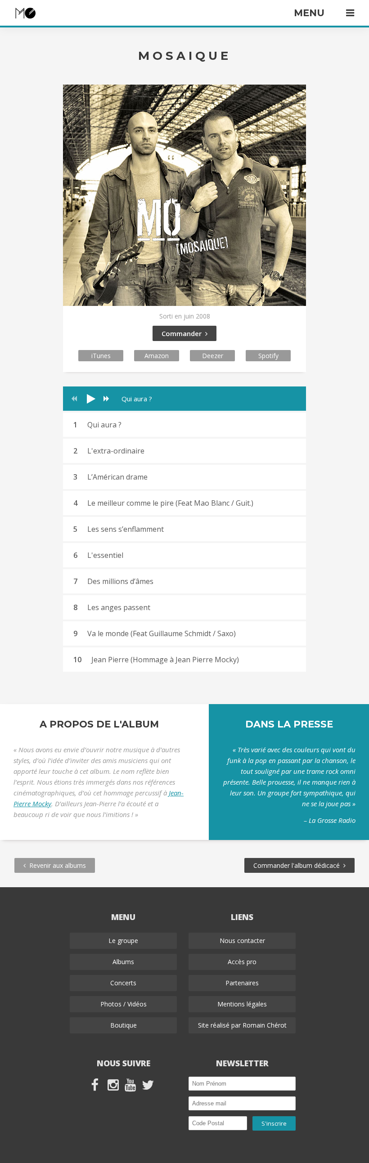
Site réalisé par (242, 1025)
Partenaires (242, 983)
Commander (183, 333)
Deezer (212, 355)
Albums (123, 961)
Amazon (156, 355)
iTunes (101, 355)
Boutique (123, 1025)
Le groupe (123, 940)
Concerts (123, 983)
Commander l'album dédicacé (298, 865)
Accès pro (242, 961)
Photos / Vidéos (123, 1004)
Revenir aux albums (56, 865)
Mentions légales (242, 1004)
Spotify (268, 355)
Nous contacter (242, 940)
